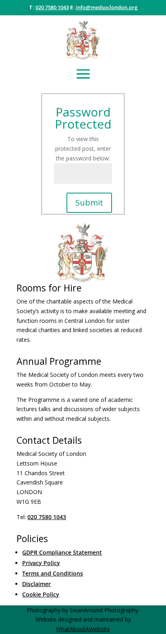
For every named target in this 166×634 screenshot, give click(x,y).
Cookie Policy (40, 594)
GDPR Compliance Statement (62, 552)
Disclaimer (36, 584)
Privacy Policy (41, 563)
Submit (89, 202)
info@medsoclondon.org (106, 7)
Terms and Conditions (52, 573)
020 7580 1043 (52, 7)
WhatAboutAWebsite (83, 629)
